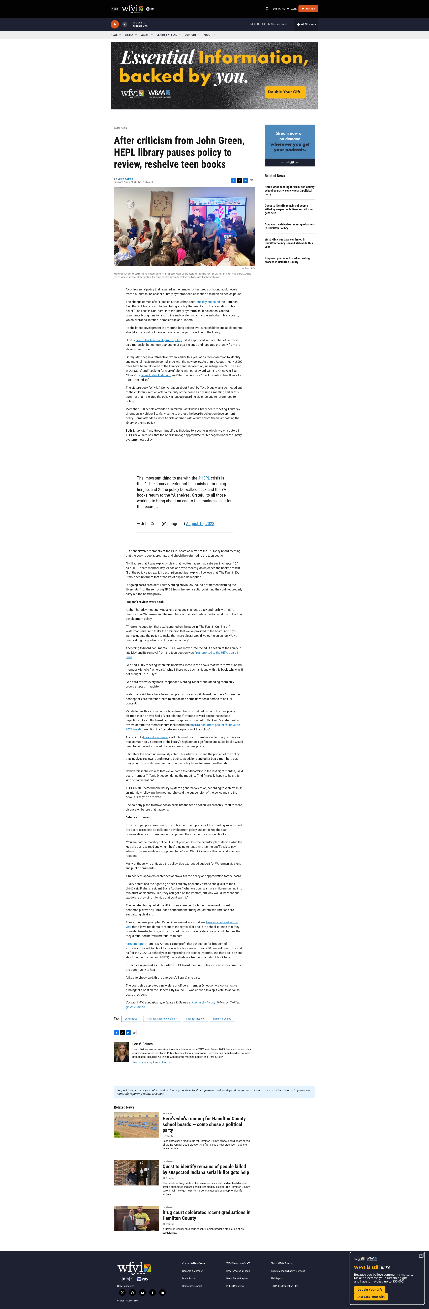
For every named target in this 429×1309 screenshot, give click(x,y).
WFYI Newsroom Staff (238, 1263)
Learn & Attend (167, 35)
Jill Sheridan (168, 1178)
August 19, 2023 (200, 523)
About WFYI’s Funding (282, 1263)
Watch (145, 35)
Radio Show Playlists (237, 1278)
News (114, 35)
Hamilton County (222, 1018)
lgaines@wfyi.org (203, 1002)
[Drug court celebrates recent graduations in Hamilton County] (136, 1218)
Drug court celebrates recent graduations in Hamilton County (290, 226)
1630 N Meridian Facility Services (288, 1271)
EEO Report (277, 1278)
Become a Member (192, 1271)
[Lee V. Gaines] (121, 1052)
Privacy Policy (132, 1301)
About (208, 35)
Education (167, 1113)
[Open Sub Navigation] (120, 35)
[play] (114, 24)
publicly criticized (208, 302)
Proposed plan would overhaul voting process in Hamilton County (287, 260)
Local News (120, 128)
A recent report (136, 943)
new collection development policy (159, 340)
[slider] (130, 24)
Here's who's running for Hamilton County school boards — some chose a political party (290, 190)
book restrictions (195, 1018)
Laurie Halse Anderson (156, 375)
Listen (129, 35)
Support (190, 35)
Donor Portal (189, 1278)
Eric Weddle (168, 1136)
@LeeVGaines (135, 1007)
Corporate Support (192, 1286)
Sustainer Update (285, 8)
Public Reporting (235, 1286)
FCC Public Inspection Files (284, 1286)
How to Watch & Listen (238, 1271)
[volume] (125, 24)
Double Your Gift (369, 1290)
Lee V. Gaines (125, 178)
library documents (155, 737)
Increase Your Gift (371, 1297)
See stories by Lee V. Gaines (152, 1062)
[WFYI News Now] (290, 145)
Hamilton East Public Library (162, 1018)
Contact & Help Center (194, 1263)
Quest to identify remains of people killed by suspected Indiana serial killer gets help (289, 209)
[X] (421, 1255)
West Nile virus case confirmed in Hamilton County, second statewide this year (289, 243)
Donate (310, 9)
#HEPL (204, 478)
